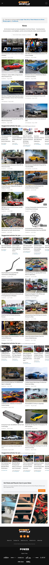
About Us (9, 540)
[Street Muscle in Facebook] (24, 536)
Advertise (39, 540)
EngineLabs (16, 253)
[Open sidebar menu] (2, 3)
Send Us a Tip (24, 540)
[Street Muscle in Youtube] (28, 536)
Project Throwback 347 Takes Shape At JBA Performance (16, 355)
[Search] (36, 35)
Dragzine (4, 144)
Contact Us (16, 540)
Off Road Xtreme (27, 363)
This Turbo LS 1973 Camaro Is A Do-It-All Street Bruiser (28, 247)
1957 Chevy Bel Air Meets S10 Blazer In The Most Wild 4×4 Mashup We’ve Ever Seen (27, 357)
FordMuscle (15, 21)
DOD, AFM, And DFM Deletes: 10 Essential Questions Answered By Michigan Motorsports (28, 139)
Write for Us (32, 540)
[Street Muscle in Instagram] (21, 536)
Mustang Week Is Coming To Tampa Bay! (34, 403)
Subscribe (41, 490)
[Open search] (46, 3)
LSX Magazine (27, 146)
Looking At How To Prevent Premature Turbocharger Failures (6, 355)
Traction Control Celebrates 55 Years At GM (35, 96)
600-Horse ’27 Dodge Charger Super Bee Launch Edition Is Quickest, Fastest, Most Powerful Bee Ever (12, 97)
